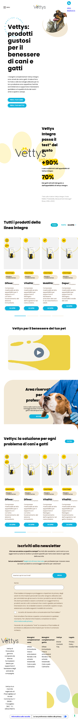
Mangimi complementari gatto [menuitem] (48, 639)
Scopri (71, 225)
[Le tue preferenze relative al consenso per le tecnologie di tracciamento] (74, 715)
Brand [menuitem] (58, 642)
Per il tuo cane (16, 100)
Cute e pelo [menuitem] (31, 664)
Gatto (63, 225)
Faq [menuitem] (57, 647)
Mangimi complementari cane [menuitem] (33, 639)
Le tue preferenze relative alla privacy (47, 716)
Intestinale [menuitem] (31, 662)
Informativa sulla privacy (23, 621)
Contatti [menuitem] (59, 644)
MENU (8, 7)
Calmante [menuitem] (31, 667)
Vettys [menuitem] (59, 637)
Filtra (69, 441)
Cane (54, 225)
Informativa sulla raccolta (21, 716)
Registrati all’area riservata (34, 561)
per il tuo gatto (17, 105)
